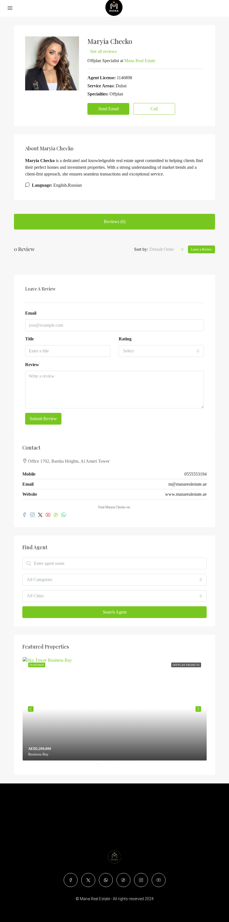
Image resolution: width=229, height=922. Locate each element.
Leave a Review (201, 249)
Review (32, 364)
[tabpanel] (115, 709)
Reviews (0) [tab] (114, 221)
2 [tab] (109, 766)
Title (29, 338)
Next (198, 709)
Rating (125, 338)
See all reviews (103, 51)
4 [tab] (125, 766)
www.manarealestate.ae (186, 494)
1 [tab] (100, 766)
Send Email (108, 108)
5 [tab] (134, 766)
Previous (31, 709)
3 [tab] (117, 766)
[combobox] (167, 249)
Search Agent (115, 612)
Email (30, 313)
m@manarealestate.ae (187, 484)
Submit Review (43, 418)
